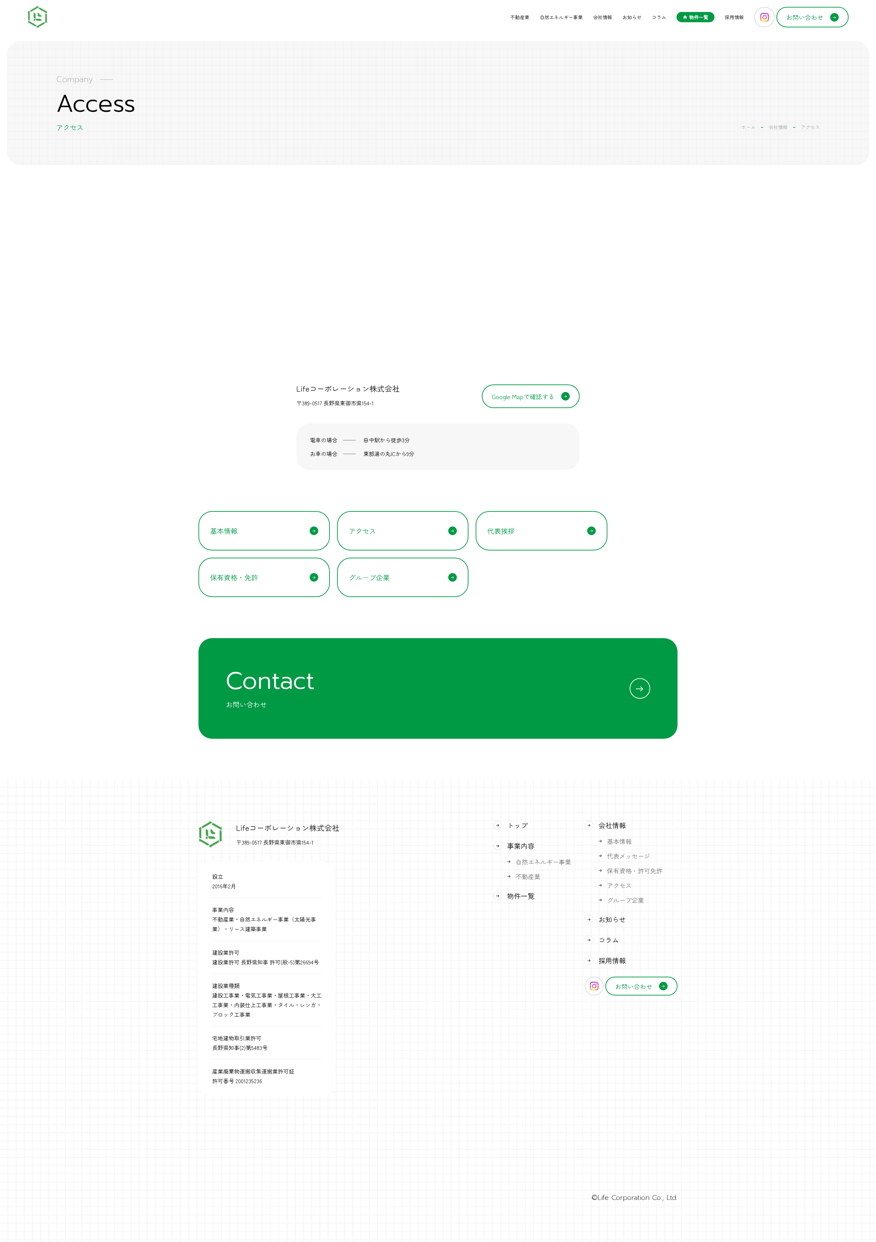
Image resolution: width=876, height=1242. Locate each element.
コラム (659, 17)
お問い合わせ (804, 17)
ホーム (748, 127)
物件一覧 (698, 17)
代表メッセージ (628, 856)
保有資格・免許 (234, 577)
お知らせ (632, 17)
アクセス (362, 531)
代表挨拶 (501, 531)
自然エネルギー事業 (561, 17)
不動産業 (519, 17)
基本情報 (223, 531)
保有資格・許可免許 (634, 870)
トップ (517, 825)
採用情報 (734, 17)
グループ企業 (369, 577)
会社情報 (602, 17)
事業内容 (520, 845)
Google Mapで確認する (523, 396)
